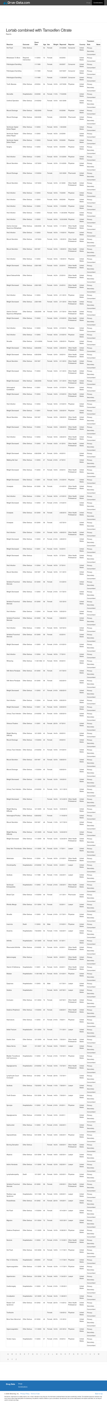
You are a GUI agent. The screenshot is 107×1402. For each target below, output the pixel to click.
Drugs (88, 3)
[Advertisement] (53, 15)
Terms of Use (35, 1394)
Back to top (99, 1394)
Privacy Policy (24, 1394)
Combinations (98, 3)
